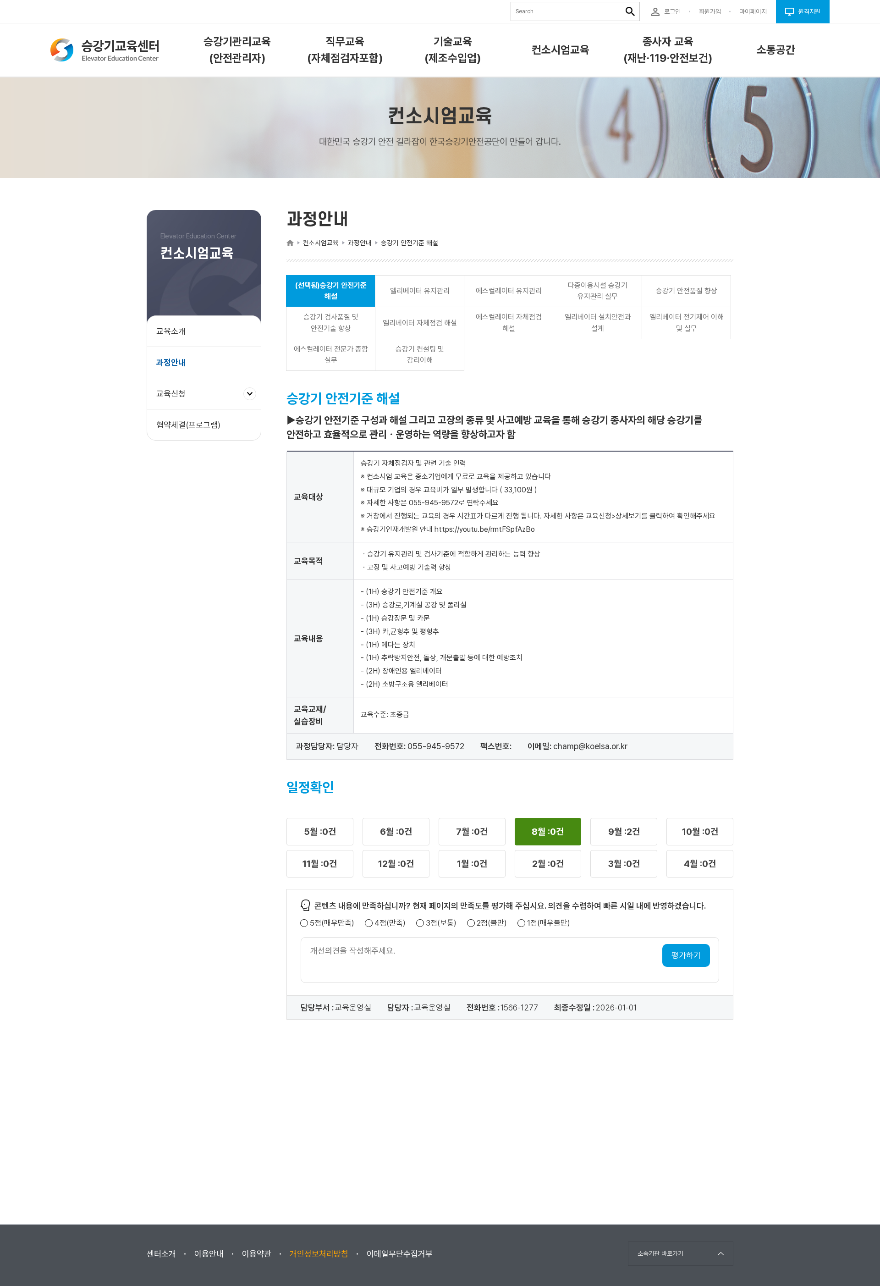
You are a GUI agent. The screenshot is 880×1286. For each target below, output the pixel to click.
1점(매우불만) (548, 923)
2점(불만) (492, 923)
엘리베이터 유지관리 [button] (420, 291)
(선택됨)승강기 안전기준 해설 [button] (331, 291)
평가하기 (686, 955)
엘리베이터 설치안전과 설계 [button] (598, 322)
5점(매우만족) (332, 923)
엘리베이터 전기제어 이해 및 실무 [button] (686, 322)
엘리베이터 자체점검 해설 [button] (420, 323)
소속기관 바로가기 (660, 1253)
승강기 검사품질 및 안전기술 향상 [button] (330, 322)
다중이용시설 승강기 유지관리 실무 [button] (597, 291)
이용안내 (209, 1253)
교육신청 (174, 398)
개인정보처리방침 (319, 1253)
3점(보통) (441, 923)
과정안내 (171, 362)
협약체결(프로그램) (188, 425)
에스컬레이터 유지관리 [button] (509, 291)
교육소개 (171, 331)
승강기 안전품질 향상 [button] (686, 291)
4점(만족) (390, 923)
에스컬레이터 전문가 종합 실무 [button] (331, 354)
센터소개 (161, 1253)
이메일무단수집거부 (400, 1253)
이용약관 (256, 1253)
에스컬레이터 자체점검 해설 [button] (509, 322)
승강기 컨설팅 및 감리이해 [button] (420, 354)
